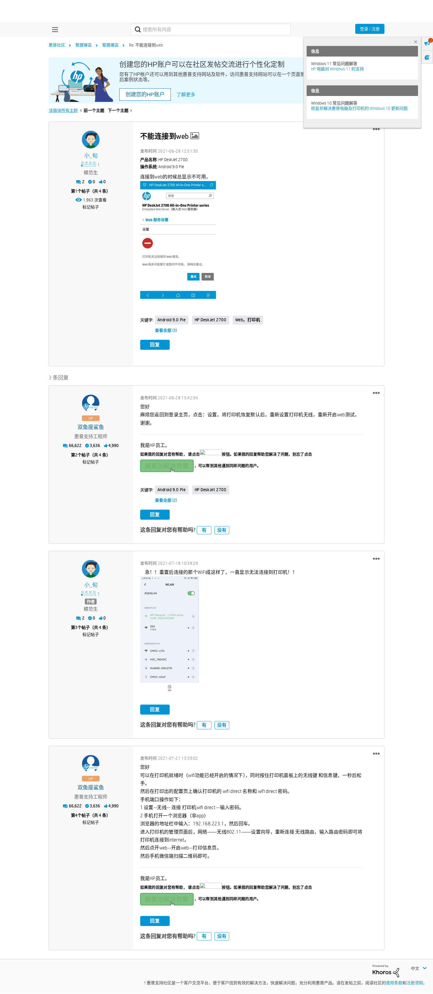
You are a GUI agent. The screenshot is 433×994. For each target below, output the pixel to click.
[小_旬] (91, 139)
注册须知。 (416, 982)
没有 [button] (222, 530)
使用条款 (394, 982)
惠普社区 (57, 45)
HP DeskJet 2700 (211, 319)
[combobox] (211, 29)
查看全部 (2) (166, 500)
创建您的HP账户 (145, 94)
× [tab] (415, 41)
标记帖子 (90, 207)
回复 (155, 345)
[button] (376, 129)
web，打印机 (247, 319)
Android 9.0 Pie (172, 319)
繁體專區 (83, 45)
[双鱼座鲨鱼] (91, 403)
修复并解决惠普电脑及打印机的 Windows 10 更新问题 (359, 108)
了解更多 (185, 94)
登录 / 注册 (370, 29)
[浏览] (54, 29)
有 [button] (204, 530)
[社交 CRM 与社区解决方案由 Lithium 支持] (386, 970)
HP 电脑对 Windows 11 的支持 (337, 69)
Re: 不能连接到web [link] (146, 45)
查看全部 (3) (166, 330)
